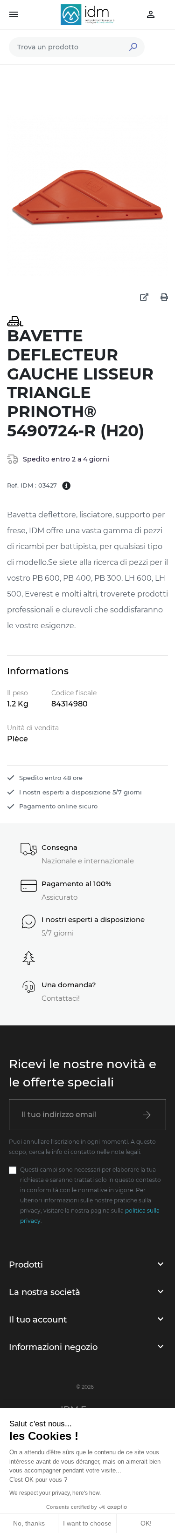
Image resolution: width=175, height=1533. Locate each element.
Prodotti (26, 1265)
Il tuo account (38, 1320)
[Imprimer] (164, 297)
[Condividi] (144, 297)
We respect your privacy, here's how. (55, 1493)
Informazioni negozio (53, 1347)
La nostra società (44, 1292)
